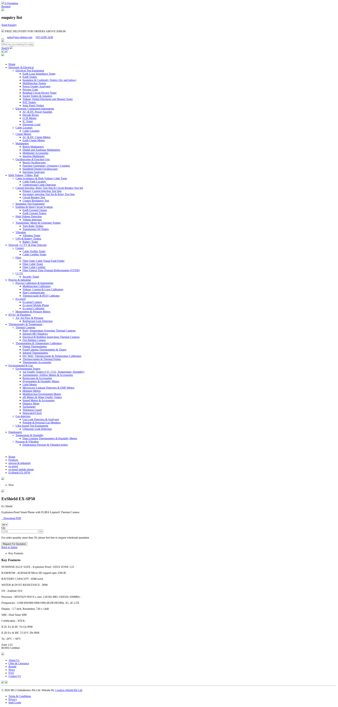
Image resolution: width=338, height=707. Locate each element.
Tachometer (29, 406)
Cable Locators (23, 127)
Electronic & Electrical (21, 67)
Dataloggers (15, 432)
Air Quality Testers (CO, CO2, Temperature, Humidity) (53, 371)
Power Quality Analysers (36, 86)
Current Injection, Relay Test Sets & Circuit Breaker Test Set (49, 187)
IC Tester (28, 121)
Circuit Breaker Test (34, 197)
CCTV (19, 273)
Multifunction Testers (34, 83)
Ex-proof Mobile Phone (36, 305)
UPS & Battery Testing (28, 238)
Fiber (18, 257)
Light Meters (30, 384)
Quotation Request (9, 5)
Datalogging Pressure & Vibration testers (45, 444)
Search (5, 48)
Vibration (20, 232)
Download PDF (11, 518)
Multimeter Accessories (35, 153)
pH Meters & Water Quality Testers (42, 397)
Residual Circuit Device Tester (40, 92)
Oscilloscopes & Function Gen (32, 159)
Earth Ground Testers (34, 213)
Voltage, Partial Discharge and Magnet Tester (48, 99)
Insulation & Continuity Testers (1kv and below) (49, 80)
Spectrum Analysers (34, 172)
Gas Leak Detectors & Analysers (41, 419)
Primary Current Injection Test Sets (42, 191)
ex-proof (13, 466)
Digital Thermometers (35, 346)
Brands (12, 666)
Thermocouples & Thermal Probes (42, 359)
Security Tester (31, 276)
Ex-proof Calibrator (33, 308)
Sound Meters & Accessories (39, 400)
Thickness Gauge (32, 409)
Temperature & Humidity (29, 435)
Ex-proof (20, 298)
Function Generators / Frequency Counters (46, 165)
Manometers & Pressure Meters (32, 311)
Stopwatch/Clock (32, 413)
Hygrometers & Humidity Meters (41, 381)
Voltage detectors (32, 219)
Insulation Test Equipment (30, 203)
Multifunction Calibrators (37, 286)
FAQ (11, 672)
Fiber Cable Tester (33, 264)
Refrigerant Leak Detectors (38, 321)
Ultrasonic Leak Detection (37, 428)
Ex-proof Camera (32, 302)
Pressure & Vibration (27, 441)
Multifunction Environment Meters (42, 394)
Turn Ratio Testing (33, 225)
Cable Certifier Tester (34, 254)
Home (11, 64)
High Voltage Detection (28, 216)
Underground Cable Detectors (39, 184)
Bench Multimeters (33, 146)
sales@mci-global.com (19, 37)
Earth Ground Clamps (35, 210)
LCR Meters (29, 118)
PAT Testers (29, 102)
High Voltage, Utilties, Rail (23, 175)
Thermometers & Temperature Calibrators (38, 343)
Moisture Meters (32, 390)
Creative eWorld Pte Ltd (68, 690)
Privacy (12, 699)
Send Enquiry (9, 24)
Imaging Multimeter (34, 156)
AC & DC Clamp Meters (37, 137)
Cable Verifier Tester (34, 251)
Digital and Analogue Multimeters (41, 149)
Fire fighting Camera (34, 340)
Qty (3, 527)
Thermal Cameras (25, 327)
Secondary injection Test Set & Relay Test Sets (49, 194)
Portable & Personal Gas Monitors (42, 422)
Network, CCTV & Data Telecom (27, 244)
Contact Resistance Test (36, 200)
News (11, 669)
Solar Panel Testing (33, 105)
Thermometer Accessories (37, 362)
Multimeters (22, 143)
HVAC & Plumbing (19, 314)
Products (13, 459)
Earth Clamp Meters (34, 140)
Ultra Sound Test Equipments (31, 425)
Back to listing (9, 547)
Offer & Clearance (18, 663)
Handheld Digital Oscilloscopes (40, 168)
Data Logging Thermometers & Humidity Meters (50, 438)
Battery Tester (30, 241)
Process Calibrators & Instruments (34, 283)
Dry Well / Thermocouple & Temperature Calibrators (52, 355)
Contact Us (14, 676)
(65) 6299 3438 (44, 37)
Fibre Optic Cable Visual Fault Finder (43, 260)
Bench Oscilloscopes (34, 162)
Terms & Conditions (19, 696)
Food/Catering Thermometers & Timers (44, 349)
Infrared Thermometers (35, 352)
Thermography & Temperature (25, 324)
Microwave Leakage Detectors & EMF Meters (48, 387)
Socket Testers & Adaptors (37, 95)
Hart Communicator (34, 292)
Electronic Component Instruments (34, 108)
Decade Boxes (31, 114)
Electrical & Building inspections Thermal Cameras (51, 336)
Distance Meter (31, 403)
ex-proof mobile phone (21, 469)
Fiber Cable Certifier (34, 267)
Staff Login (14, 702)
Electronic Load (31, 124)
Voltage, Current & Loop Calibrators (43, 289)
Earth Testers (30, 76)
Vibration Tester (31, 235)
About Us (13, 660)
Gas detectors (22, 416)
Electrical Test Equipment (29, 70)
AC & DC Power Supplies (37, 111)
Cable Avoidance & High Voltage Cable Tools (41, 178)
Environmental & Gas (20, 365)
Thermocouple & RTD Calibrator (41, 295)
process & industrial (19, 463)
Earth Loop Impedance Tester (39, 73)
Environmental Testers (27, 368)
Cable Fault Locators (34, 181)
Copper (19, 248)
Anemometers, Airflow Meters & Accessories (48, 374)
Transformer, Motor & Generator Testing (38, 222)
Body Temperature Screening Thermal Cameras (49, 330)
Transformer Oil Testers (36, 229)
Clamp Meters (23, 133)
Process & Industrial (19, 279)
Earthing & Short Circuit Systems (34, 206)
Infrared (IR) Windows (35, 333)
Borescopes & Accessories (37, 378)
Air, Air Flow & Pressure (29, 317)
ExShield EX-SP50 (19, 472)
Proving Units (30, 89)
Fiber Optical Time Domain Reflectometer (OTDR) (51, 270)
